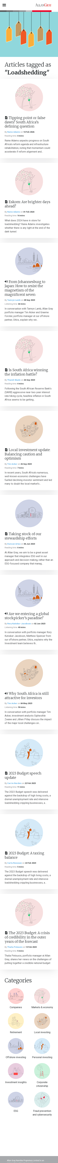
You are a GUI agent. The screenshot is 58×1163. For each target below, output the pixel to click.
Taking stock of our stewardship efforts (23, 536)
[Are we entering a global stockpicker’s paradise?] (29, 593)
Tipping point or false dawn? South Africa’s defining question (25, 122)
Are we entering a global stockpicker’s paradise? (27, 616)
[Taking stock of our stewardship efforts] (29, 513)
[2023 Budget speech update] (29, 753)
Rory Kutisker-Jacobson (19, 623)
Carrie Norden (14, 783)
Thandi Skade (14, 380)
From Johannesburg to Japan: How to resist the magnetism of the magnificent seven (25, 288)
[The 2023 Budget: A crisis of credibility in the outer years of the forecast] (29, 912)
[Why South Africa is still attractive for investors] (29, 673)
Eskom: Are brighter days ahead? (27, 204)
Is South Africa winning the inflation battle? (26, 372)
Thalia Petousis (14, 947)
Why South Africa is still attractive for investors (27, 695)
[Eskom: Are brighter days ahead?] (29, 181)
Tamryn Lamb (14, 300)
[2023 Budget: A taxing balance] (29, 833)
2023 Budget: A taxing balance (24, 855)
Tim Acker (12, 464)
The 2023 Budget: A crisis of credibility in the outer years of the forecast (27, 937)
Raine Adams (13, 132)
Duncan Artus (14, 544)
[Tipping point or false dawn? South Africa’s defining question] (29, 97)
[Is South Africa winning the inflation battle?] (29, 349)
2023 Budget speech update (23, 775)
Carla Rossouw (14, 863)
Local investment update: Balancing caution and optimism (27, 454)
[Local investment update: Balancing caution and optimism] (29, 429)
